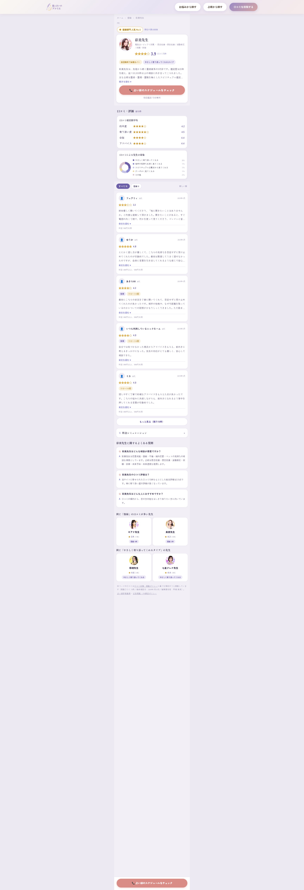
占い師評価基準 (124, 593)
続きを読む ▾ (125, 81)
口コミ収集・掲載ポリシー (146, 586)
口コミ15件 (161, 53)
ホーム (120, 17)
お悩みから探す (187, 7)
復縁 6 (136, 186)
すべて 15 (123, 186)
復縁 (129, 17)
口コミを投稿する (243, 7)
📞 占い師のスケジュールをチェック (152, 90)
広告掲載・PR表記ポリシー (145, 593)
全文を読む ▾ (125, 223)
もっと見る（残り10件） (152, 421)
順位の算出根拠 (151, 29)
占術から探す (215, 7)
